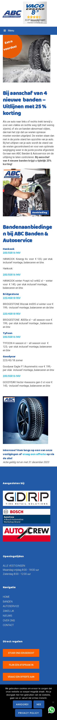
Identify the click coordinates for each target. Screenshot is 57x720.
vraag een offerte (34, 454)
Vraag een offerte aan (21, 677)
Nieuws (7, 615)
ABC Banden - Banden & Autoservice (13, 14)
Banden (8, 601)
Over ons (9, 620)
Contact (8, 625)
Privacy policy (28, 713)
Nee (39, 704)
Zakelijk (8, 610)
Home (6, 596)
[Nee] (53, 702)
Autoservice (11, 606)
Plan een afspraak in (21, 665)
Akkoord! (22, 704)
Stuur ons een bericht (21, 653)
